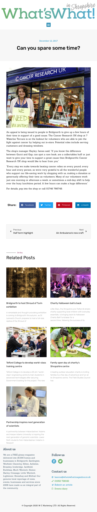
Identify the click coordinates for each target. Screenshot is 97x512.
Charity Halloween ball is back (65, 303)
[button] (48, 25)
